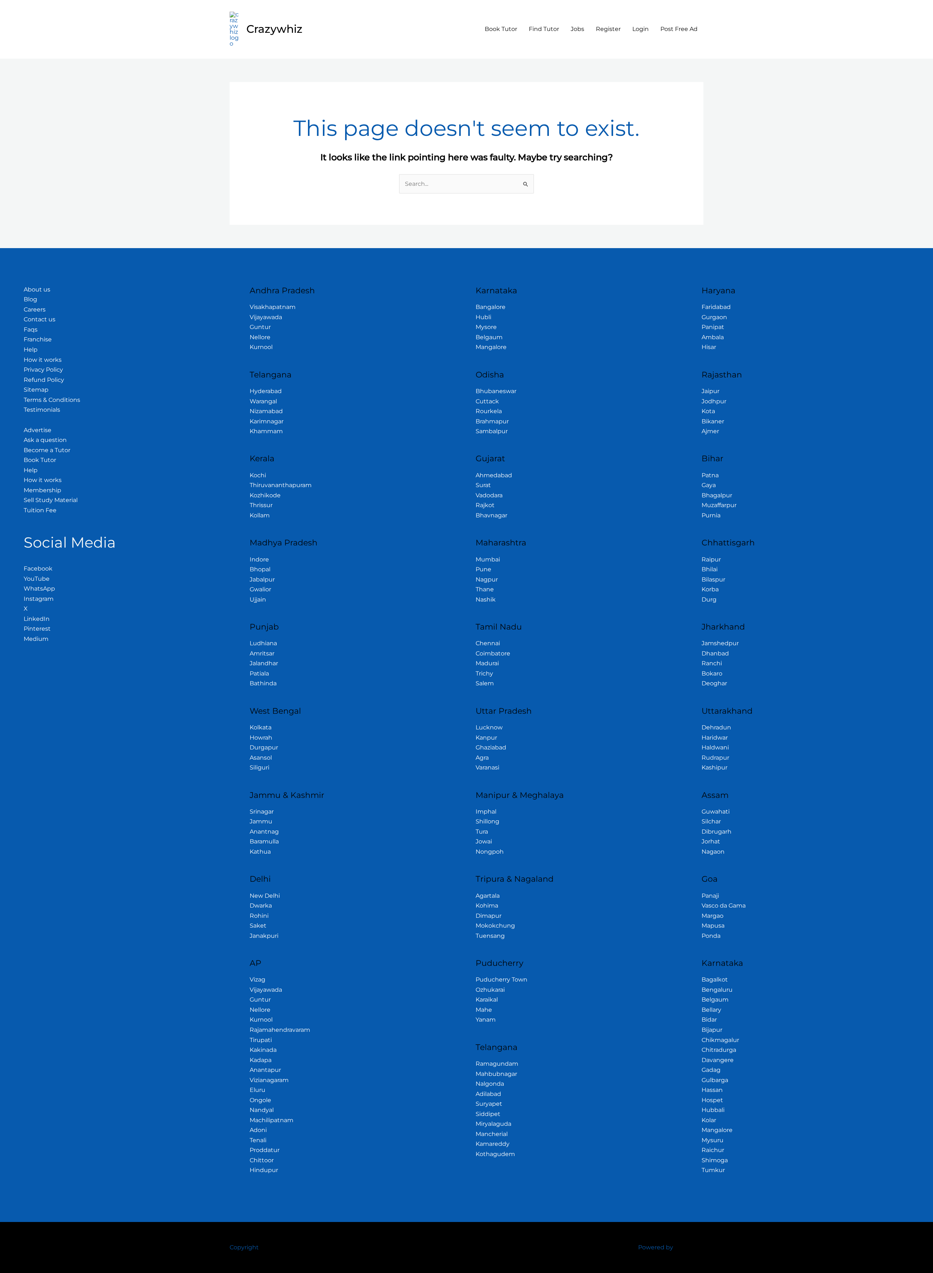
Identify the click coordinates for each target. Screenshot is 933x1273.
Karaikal (487, 999)
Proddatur (265, 1150)
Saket (258, 925)
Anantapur (265, 1069)
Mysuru (712, 1140)
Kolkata (261, 727)
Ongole (260, 1100)
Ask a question (45, 439)
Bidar (709, 1019)
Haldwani (715, 747)
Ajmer (710, 431)
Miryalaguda (493, 1123)
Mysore (486, 327)
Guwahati (716, 811)
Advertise (37, 430)
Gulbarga (715, 1080)
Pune (483, 569)
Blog (30, 299)
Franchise (38, 339)
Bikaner (713, 421)
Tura (482, 831)
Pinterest (37, 628)
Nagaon (713, 851)
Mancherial (492, 1134)
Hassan (712, 1089)
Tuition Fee (40, 510)
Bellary (711, 1009)
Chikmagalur (720, 1040)
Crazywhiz (274, 29)
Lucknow (489, 727)
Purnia (711, 515)
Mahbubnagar (496, 1073)
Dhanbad (715, 653)
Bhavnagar (491, 515)
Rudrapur (715, 757)
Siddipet (488, 1114)
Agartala (488, 895)
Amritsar (262, 653)
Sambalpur (492, 431)
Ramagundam (497, 1063)
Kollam (260, 515)
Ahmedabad (494, 475)
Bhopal (260, 569)
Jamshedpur (720, 643)
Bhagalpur (717, 495)
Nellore (260, 337)
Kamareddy (493, 1143)
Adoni (258, 1130)
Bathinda (263, 683)
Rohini (259, 915)
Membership (42, 490)
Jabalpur (262, 579)
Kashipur (714, 767)
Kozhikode (265, 495)
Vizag (257, 979)
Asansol (261, 757)
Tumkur (713, 1170)
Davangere (718, 1060)
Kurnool (261, 347)
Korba (710, 589)
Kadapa (261, 1060)
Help (31, 349)
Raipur (711, 559)
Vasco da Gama (724, 905)
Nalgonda (490, 1083)
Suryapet (489, 1103)
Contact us (39, 319)
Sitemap (36, 389)
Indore (259, 559)
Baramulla (264, 841)
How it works (43, 359)
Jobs (577, 29)
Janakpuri (264, 935)
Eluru (257, 1089)
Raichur (713, 1150)
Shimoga (715, 1160)
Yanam (486, 1019)
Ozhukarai (490, 989)
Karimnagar (267, 421)
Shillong (487, 821)
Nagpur (487, 579)
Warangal (263, 401)
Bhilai (710, 569)
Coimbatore (493, 653)
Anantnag (264, 831)
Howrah (261, 737)
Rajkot (485, 505)
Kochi (258, 475)
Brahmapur (492, 421)
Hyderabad (266, 391)
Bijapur (712, 1029)
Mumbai (488, 559)
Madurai (487, 663)
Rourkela (489, 411)
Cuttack (487, 401)
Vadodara (489, 495)
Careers (35, 309)
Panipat (713, 327)
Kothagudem (495, 1154)
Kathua (260, 851)
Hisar (709, 347)
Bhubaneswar (496, 391)
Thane (485, 589)
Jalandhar (264, 663)
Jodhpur (714, 401)
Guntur (260, 327)
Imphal (486, 811)
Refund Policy (44, 379)
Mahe (484, 1009)
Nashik (486, 599)
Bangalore (490, 306)
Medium (36, 638)
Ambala (713, 337)
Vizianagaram (269, 1080)
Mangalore (491, 347)
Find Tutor (544, 29)
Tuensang (490, 935)
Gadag (711, 1069)
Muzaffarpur (719, 505)
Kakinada (263, 1049)
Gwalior (260, 589)
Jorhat (711, 841)
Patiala (259, 673)
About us (37, 289)
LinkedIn (37, 618)
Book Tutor (501, 29)
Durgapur (264, 747)
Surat (483, 485)
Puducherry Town (501, 979)
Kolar (709, 1120)
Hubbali (713, 1109)
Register (608, 29)
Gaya (709, 485)
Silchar (711, 821)
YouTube (37, 578)
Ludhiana (263, 643)
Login (640, 29)
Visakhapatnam (273, 306)
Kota (708, 411)
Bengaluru (717, 989)
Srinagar (262, 811)
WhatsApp (39, 588)
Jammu (261, 821)
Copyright (244, 1247)
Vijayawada (266, 317)
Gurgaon (714, 317)
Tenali (258, 1140)
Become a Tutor (47, 450)
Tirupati (261, 1040)
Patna (710, 475)
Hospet (712, 1100)
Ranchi (712, 663)
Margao (712, 915)
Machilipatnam (271, 1120)
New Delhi (265, 895)
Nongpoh (490, 851)
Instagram (39, 598)
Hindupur (264, 1170)
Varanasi (487, 767)
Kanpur (486, 737)
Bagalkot (715, 979)
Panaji (710, 895)
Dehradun (716, 727)
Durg (709, 599)
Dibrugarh (716, 831)
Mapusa (713, 925)
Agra (482, 757)
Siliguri (259, 767)
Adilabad (488, 1093)
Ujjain (258, 599)
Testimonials (42, 409)
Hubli (483, 317)
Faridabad (716, 306)
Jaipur (710, 391)
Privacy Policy (43, 369)
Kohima (487, 905)
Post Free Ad (679, 29)
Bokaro (712, 673)
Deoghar (714, 683)
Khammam (266, 431)
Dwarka (261, 905)
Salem (485, 683)
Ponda (711, 935)
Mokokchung (495, 925)
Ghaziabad (491, 747)
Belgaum (489, 337)
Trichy (484, 673)
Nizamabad (266, 411)
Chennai (488, 643)
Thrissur (261, 505)
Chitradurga (719, 1049)
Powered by (655, 1247)
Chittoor (262, 1160)
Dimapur (488, 915)
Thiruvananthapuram (281, 485)
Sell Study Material (51, 500)
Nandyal (262, 1109)
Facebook (38, 568)
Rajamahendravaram (280, 1029)
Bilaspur (713, 579)
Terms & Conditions (52, 399)
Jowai (484, 841)
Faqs (31, 329)
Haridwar (715, 737)
